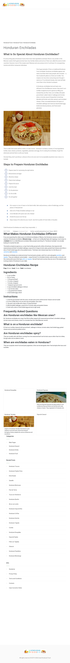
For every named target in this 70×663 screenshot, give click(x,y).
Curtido (11, 527)
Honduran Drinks (14, 450)
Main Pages (12, 442)
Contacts (11, 583)
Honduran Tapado (14, 523)
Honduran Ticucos (14, 466)
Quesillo (11, 480)
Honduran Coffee (14, 513)
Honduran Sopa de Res (15, 509)
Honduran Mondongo (15, 556)
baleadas (14, 252)
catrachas (6, 252)
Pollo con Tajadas (14, 541)
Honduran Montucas (15, 485)
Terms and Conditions (15, 578)
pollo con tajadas (27, 259)
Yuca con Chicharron (15, 494)
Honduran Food (13, 453)
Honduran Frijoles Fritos (15, 471)
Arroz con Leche (13, 504)
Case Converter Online (15, 588)
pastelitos (59, 255)
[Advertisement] (35, 27)
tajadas (6, 257)
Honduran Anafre (14, 499)
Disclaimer (12, 569)
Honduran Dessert (14, 446)
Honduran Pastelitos (15, 551)
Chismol (11, 546)
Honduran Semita (14, 518)
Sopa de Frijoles (13, 537)
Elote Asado (12, 476)
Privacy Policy (13, 574)
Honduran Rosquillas (15, 532)
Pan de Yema (13, 490)
